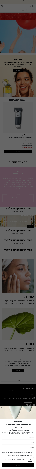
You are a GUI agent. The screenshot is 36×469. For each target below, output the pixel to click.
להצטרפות (18, 465)
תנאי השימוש (19, 452)
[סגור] (2, 407)
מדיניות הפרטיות (7, 452)
